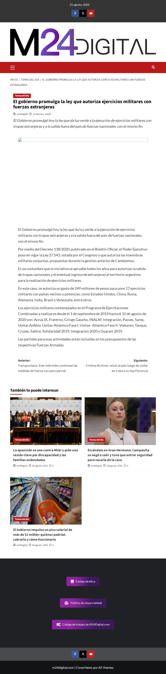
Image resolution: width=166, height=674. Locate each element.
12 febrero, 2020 (42, 114)
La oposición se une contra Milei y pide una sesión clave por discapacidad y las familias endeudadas (45, 455)
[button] (14, 67)
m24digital (22, 114)
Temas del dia (22, 95)
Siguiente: (117, 365)
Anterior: (48, 365)
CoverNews (84, 667)
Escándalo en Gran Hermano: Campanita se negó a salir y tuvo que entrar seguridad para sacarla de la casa (120, 455)
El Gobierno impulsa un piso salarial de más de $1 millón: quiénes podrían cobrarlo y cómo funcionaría (42, 534)
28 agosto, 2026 (40, 466)
